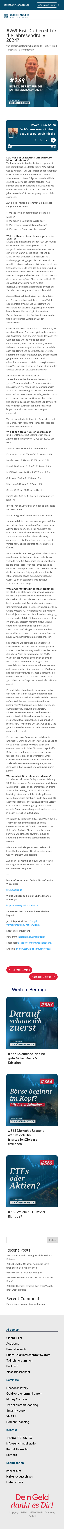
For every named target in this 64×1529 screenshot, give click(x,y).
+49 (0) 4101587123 (19, 1437)
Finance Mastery (17, 1388)
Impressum (13, 1471)
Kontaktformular (17, 1449)
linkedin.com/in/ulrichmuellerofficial (33, 948)
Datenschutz (14, 1482)
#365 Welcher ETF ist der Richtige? (24, 1272)
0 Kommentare (26, 49)
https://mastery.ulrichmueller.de (22, 905)
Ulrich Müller (14, 1338)
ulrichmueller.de (14, 889)
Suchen (52, 1240)
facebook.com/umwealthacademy (34, 942)
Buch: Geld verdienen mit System (28, 1355)
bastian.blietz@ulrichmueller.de (26, 45)
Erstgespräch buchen (47, 5)
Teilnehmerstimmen (19, 1360)
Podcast (12, 49)
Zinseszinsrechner (18, 1372)
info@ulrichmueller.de (18, 4)
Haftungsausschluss (19, 1476)
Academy (12, 1343)
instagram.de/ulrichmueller (32, 936)
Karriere (11, 1454)
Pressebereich (16, 1349)
